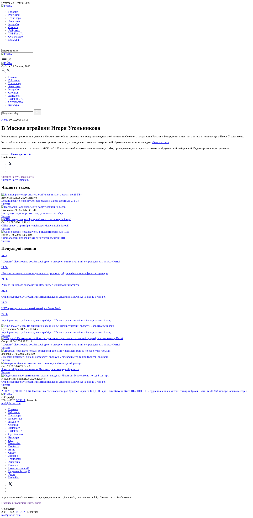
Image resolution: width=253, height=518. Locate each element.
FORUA (20, 400)
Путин (202, 391)
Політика (13, 446)
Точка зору (14, 18)
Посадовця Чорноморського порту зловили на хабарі (32, 213)
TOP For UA (15, 33)
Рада (103, 391)
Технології (14, 458)
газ (208, 391)
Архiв (4, 119)
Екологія (13, 465)
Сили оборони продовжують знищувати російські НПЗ (33, 237)
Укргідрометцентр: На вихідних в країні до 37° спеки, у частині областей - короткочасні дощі (56, 332)
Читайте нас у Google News (17, 176)
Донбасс (74, 391)
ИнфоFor (13, 477)
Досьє (11, 474)
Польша (232, 391)
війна (157, 391)
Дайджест (14, 30)
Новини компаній (18, 468)
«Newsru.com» (160, 142)
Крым (110, 391)
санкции (185, 391)
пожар (223, 391)
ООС (140, 391)
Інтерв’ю (13, 24)
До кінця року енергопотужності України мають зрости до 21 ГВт (40, 200)
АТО (4, 391)
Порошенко (39, 391)
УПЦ (11, 391)
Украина (84, 391)
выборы (242, 391)
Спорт (12, 452)
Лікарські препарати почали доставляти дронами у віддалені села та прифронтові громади (54, 356)
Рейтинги (14, 14)
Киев (127, 391)
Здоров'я (13, 455)
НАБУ (215, 391)
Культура (13, 39)
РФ (16, 391)
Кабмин (119, 391)
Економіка (14, 443)
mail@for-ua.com (10, 403)
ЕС (92, 391)
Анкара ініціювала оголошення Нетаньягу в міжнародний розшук (40, 369)
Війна (11, 449)
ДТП (97, 391)
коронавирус (60, 391)
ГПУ (146, 391)
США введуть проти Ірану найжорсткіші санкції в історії (34, 225)
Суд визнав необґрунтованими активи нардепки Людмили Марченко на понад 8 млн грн (53, 381)
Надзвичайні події (19, 471)
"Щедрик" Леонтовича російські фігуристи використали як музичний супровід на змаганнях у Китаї (60, 344)
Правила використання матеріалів (21, 502)
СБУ (28, 391)
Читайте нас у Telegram (15, 179)
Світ (10, 440)
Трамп (194, 391)
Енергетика (15, 418)
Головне (13, 11)
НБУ (133, 391)
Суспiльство (15, 36)
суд (152, 391)
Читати (5, 203)
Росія (49, 391)
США (22, 391)
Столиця (13, 27)
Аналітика (14, 21)
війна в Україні (170, 391)
